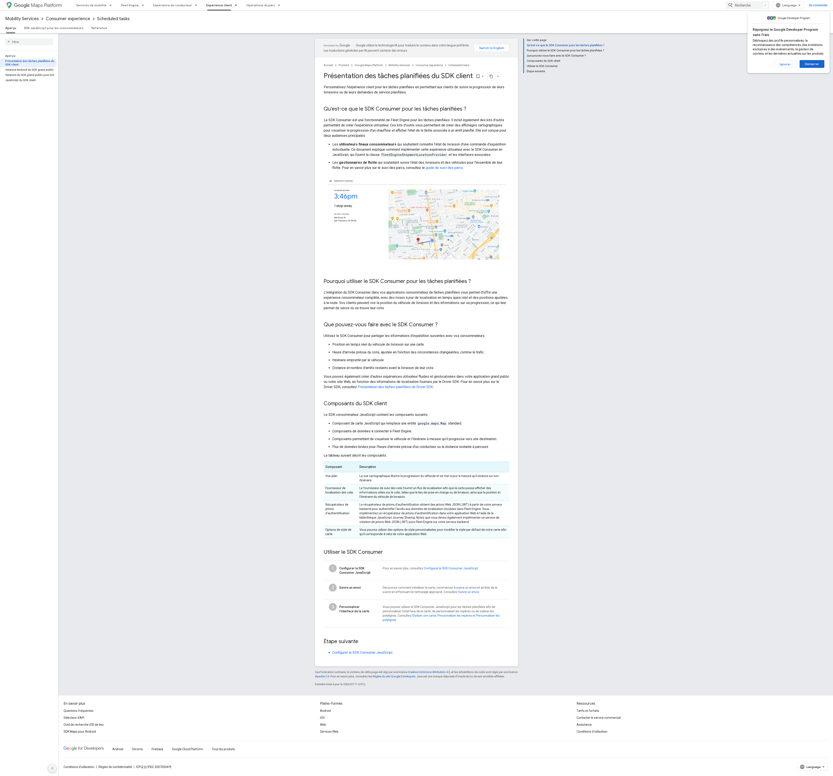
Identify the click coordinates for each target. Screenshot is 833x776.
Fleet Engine (130, 5)
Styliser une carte (424, 615)
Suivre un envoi (468, 592)
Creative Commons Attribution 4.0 (429, 672)
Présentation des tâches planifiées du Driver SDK (395, 387)
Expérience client (219, 5)
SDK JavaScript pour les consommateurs (54, 28)
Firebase (157, 749)
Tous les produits (223, 749)
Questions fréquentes (78, 710)
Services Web (329, 731)
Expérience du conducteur (172, 5)
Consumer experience (68, 18)
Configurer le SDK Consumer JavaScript (451, 568)
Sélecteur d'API (74, 717)
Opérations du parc (260, 5)
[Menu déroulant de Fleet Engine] (144, 5)
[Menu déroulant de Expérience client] (237, 5)
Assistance (584, 724)
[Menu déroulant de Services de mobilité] (112, 5)
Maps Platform (46, 5)
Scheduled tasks (113, 18)
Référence (99, 28)
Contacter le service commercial (599, 717)
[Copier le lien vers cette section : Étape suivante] (362, 641)
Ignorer (785, 64)
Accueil (328, 65)
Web (323, 724)
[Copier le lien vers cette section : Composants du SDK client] (391, 404)
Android (325, 710)
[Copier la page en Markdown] (491, 76)
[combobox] (747, 5)
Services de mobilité (91, 5)
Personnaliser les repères (454, 615)
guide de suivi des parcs (444, 168)
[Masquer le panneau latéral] (52, 768)
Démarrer (812, 64)
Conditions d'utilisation (592, 731)
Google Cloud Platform (187, 749)
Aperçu (10, 28)
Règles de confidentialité (115, 767)
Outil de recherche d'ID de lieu (84, 724)
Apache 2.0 (322, 676)
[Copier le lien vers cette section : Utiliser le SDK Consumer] (387, 552)
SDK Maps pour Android (80, 731)
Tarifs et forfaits (588, 710)
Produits (344, 65)
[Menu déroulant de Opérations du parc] (280, 5)
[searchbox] (29, 41)
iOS (322, 717)
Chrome (137, 749)
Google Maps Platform (369, 65)
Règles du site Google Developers (394, 676)
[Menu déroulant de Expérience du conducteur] (197, 5)
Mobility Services (22, 18)
